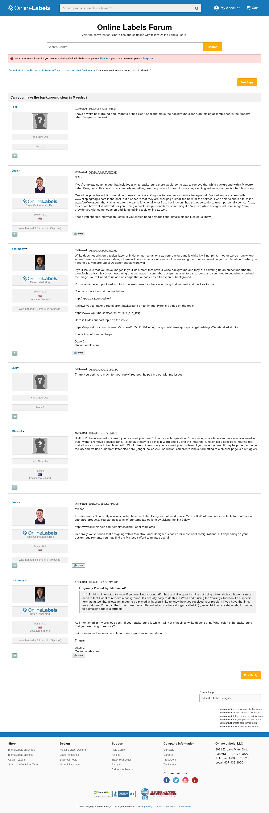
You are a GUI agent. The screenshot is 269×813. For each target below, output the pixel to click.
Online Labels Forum (134, 26)
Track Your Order (121, 759)
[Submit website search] (196, 8)
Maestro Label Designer (78, 70)
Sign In (104, 58)
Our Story (169, 750)
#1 (76, 108)
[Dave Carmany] (40, 262)
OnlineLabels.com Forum (23, 70)
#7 (76, 581)
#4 (76, 369)
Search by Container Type (23, 764)
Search (213, 47)
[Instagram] (185, 780)
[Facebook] (167, 780)
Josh (15, 170)
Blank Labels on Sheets (21, 750)
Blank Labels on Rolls (20, 755)
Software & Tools (51, 70)
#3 (76, 250)
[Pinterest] (195, 780)
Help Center (119, 750)
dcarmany (18, 248)
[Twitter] (176, 780)
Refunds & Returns (122, 769)
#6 (76, 503)
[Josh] (40, 184)
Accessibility (184, 806)
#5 (76, 433)
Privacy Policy (145, 806)
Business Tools (68, 759)
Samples (117, 764)
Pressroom (170, 759)
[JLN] (40, 120)
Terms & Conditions (165, 806)
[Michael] (40, 445)
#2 (76, 172)
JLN (14, 107)
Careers (168, 755)
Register (148, 58)
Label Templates (69, 755)
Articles (116, 755)
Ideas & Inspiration (70, 764)
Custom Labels (16, 759)
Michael (17, 431)
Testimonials (171, 764)
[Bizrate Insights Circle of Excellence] (147, 789)
